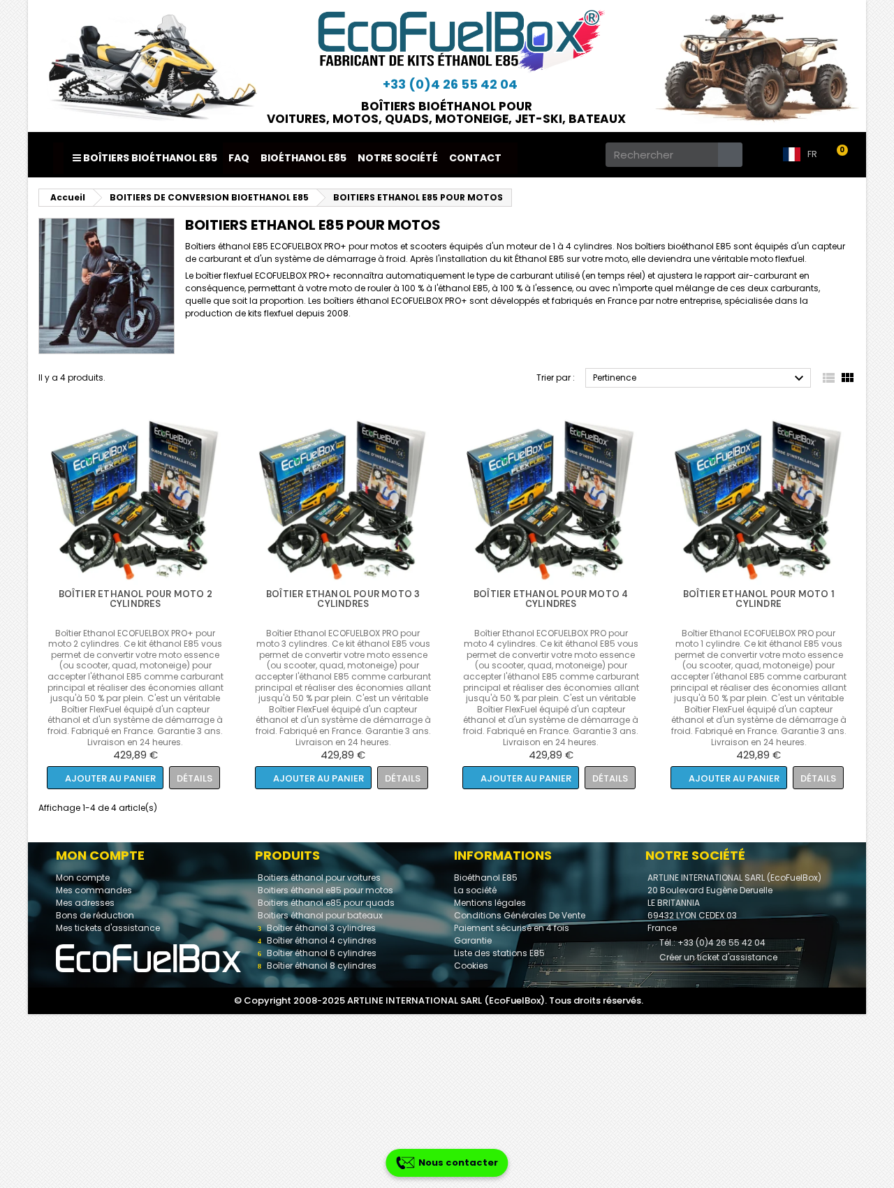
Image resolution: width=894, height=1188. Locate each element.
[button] (105, 777)
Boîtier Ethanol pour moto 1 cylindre (759, 599)
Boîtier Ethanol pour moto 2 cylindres (135, 599)
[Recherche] (730, 154)
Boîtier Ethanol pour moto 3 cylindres (343, 599)
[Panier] (844, 154)
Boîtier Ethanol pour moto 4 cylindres (551, 599)
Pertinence (700, 378)
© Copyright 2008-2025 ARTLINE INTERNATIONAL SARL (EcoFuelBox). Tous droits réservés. (438, 1000)
